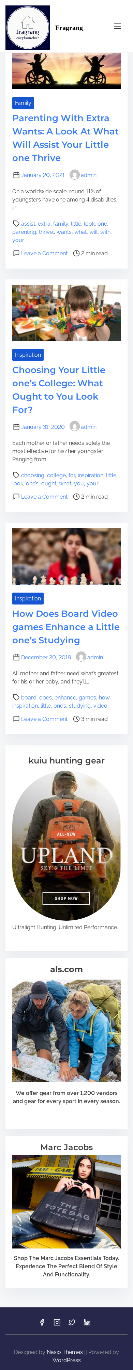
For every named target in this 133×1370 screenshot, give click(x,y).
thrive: (46, 232)
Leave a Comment (44, 253)
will (93, 232)
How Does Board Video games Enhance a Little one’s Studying (66, 627)
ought (48, 483)
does (45, 697)
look (89, 224)
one (102, 224)
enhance (65, 697)
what (80, 232)
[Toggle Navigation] (118, 26)
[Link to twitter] (72, 1324)
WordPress (67, 1360)
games (87, 697)
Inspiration (28, 355)
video (100, 706)
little (76, 224)
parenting (24, 232)
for (72, 475)
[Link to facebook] (42, 1324)
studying (80, 706)
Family (23, 103)
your (18, 240)
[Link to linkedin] (87, 1324)
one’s (32, 483)
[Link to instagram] (57, 1324)
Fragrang (69, 27)
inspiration (90, 475)
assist (28, 224)
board (28, 697)
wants (64, 232)
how (104, 697)
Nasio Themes (65, 1352)
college (56, 475)
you (79, 483)
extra (44, 224)
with (105, 232)
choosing (32, 475)
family (60, 224)
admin (89, 175)
